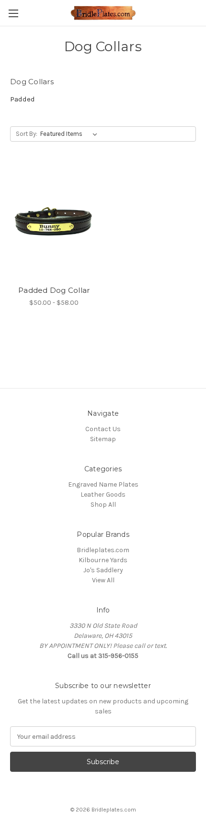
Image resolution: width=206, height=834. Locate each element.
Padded (22, 99)
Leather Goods (103, 494)
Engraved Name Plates (103, 484)
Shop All (103, 504)
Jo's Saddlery (103, 570)
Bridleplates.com (103, 550)
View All (103, 580)
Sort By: (26, 133)
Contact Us (103, 429)
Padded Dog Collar (54, 290)
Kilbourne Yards (103, 560)
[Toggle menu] (13, 13)
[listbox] (71, 134)
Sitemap (103, 439)
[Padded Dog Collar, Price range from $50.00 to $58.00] (54, 222)
